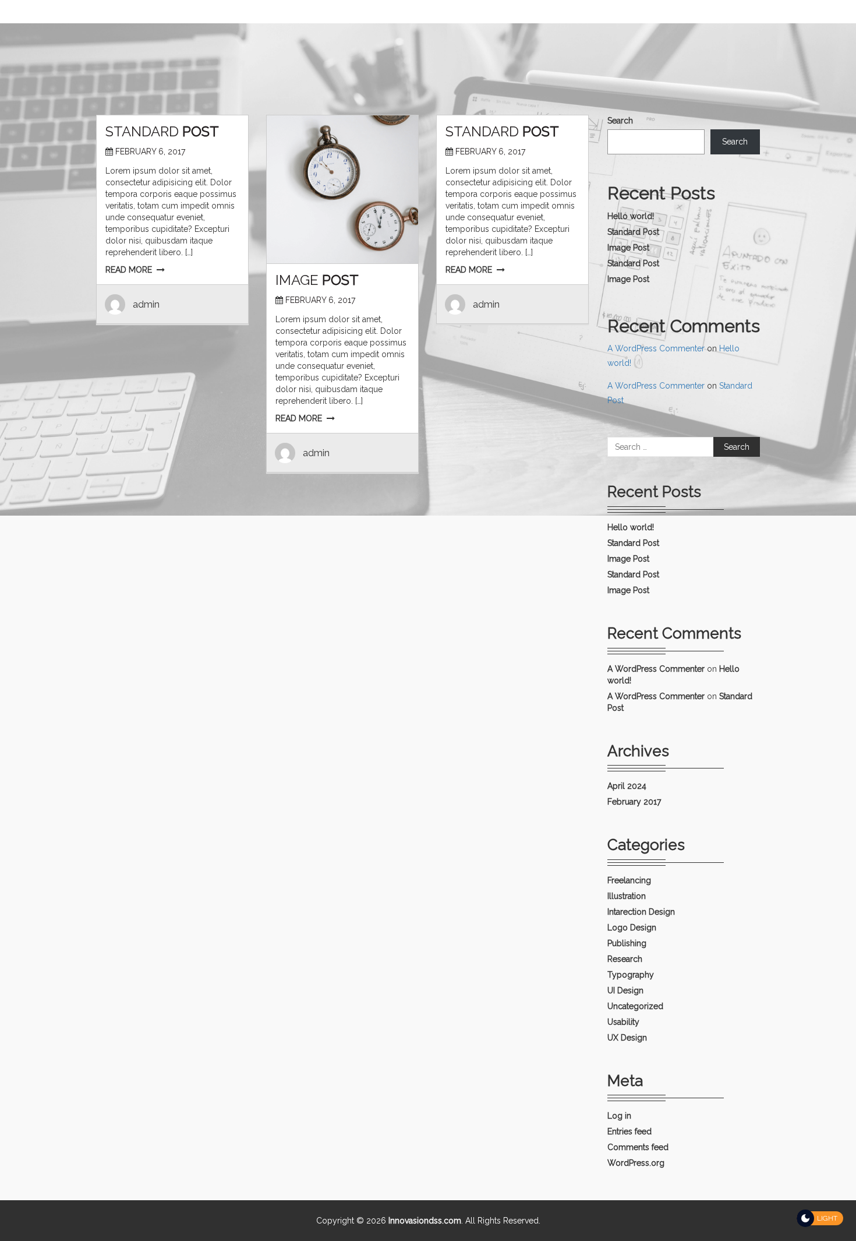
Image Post (628, 247)
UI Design (625, 990)
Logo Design (631, 927)
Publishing (626, 943)
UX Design (627, 1037)
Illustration (626, 896)
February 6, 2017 (150, 151)
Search (620, 120)
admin (146, 304)
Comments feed (637, 1147)
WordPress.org (635, 1163)
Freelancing (629, 880)
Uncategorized (635, 1006)
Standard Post (633, 232)
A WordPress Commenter (656, 348)
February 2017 (634, 801)
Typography (630, 974)
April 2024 (626, 786)
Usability (623, 1022)
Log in (619, 1115)
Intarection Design (641, 911)
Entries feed (629, 1131)
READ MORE (128, 269)
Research (624, 959)
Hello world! (630, 216)
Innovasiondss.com (424, 1220)
